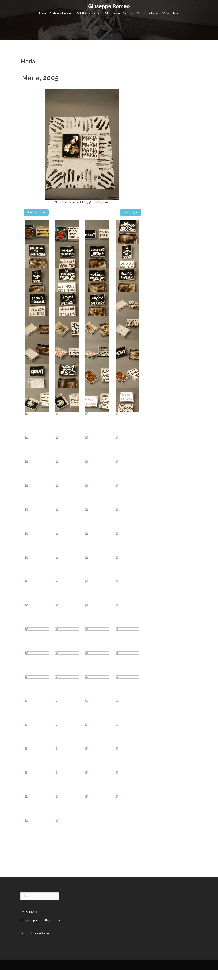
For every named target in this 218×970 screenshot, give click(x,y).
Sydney (71, 964)
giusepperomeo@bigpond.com (43, 920)
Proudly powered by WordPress (36, 964)
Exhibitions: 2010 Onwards (118, 13)
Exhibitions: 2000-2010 (88, 13)
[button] (36, 212)
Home (42, 13)
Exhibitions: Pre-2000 (61, 13)
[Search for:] (39, 896)
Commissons (151, 13)
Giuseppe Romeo (109, 6)
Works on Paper (170, 13)
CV (138, 13)
